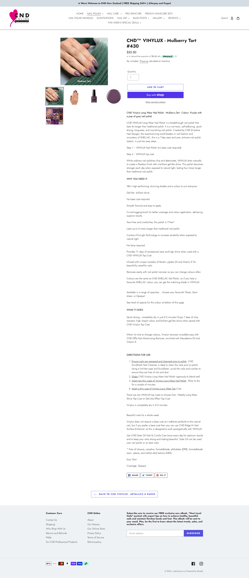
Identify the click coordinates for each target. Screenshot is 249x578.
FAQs (48, 537)
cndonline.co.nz (179, 571)
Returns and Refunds (56, 533)
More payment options (156, 102)
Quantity (131, 71)
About (90, 520)
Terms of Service (95, 537)
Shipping (144, 61)
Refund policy (94, 542)
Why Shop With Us (55, 528)
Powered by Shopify (194, 571)
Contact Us (51, 520)
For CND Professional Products (61, 542)
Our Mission (93, 524)
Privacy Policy (94, 533)
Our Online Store (96, 528)
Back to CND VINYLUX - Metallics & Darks (126, 494)
